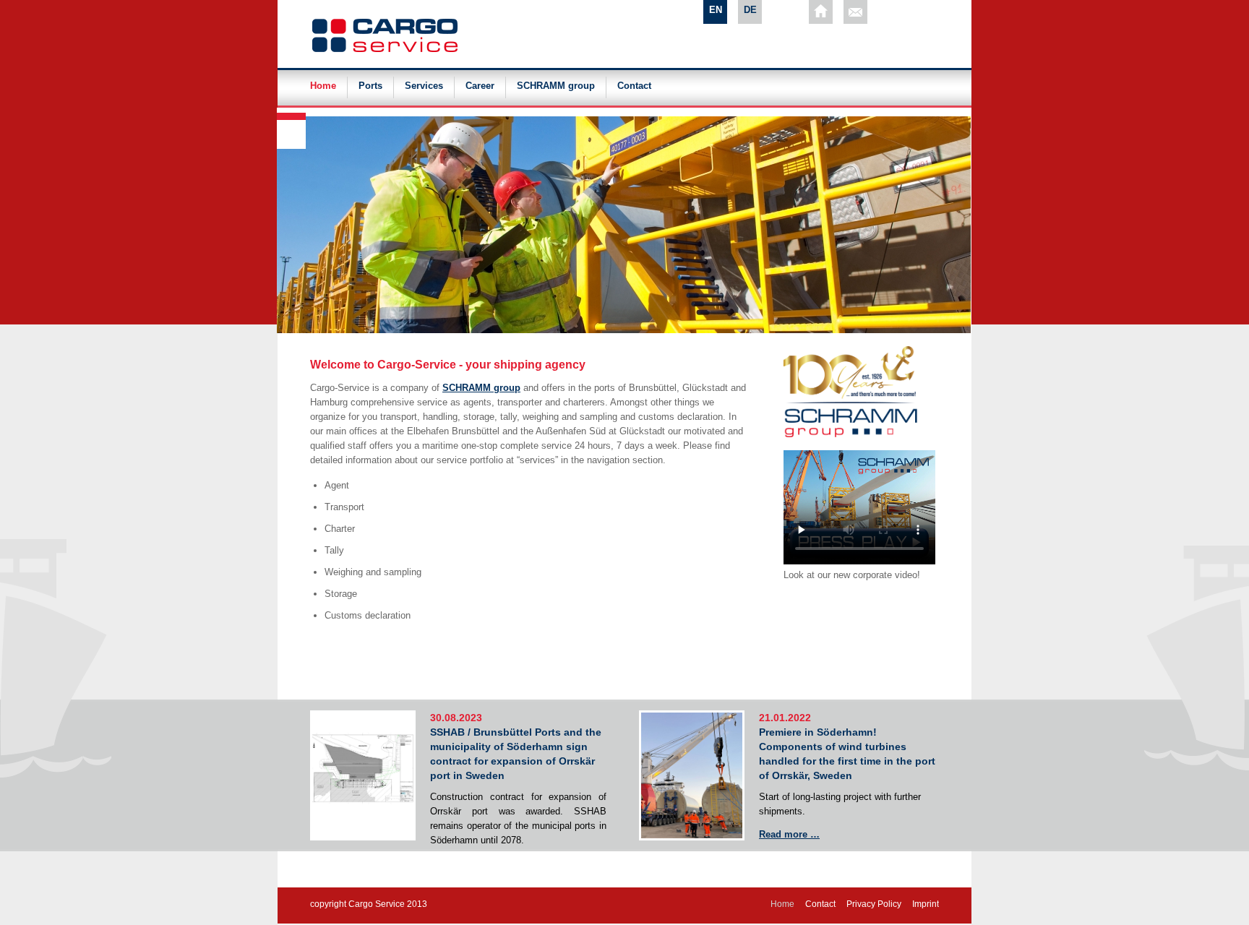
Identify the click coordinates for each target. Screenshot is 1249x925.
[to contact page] (855, 12)
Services (424, 86)
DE (750, 9)
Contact (634, 86)
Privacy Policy (873, 904)
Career (479, 86)
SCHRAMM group (556, 86)
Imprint (925, 904)
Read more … (789, 834)
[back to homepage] (821, 12)
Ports (370, 86)
